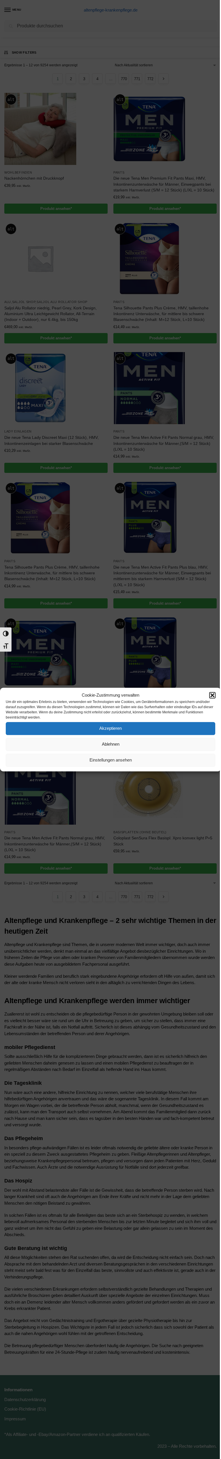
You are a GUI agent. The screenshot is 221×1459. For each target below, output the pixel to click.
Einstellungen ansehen (110, 759)
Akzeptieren (110, 728)
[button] (212, 695)
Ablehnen (110, 744)
